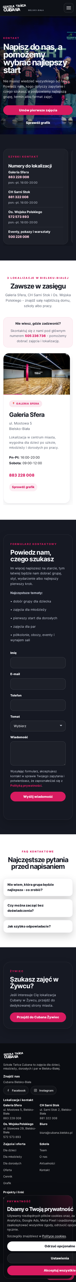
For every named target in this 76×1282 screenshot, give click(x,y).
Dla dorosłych (12, 1163)
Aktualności (47, 1163)
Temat (15, 716)
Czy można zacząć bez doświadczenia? (25, 908)
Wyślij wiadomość (38, 797)
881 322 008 (18, 197)
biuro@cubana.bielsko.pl (56, 1132)
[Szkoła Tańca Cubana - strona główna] (13, 1055)
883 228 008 (18, 177)
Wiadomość (19, 737)
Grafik (7, 1183)
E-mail (15, 674)
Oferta (7, 1170)
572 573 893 (18, 217)
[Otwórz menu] (69, 8)
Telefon (15, 695)
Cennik (7, 1176)
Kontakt (45, 1170)
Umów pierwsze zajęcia (38, 110)
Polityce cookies (54, 1236)
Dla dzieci (9, 1150)
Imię (13, 653)
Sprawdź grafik (38, 123)
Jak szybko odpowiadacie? (29, 926)
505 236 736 (35, 336)
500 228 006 (18, 237)
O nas (43, 1156)
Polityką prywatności (26, 785)
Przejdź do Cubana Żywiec (38, 1017)
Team (43, 1150)
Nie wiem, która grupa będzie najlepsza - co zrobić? (30, 887)
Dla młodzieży (12, 1156)
